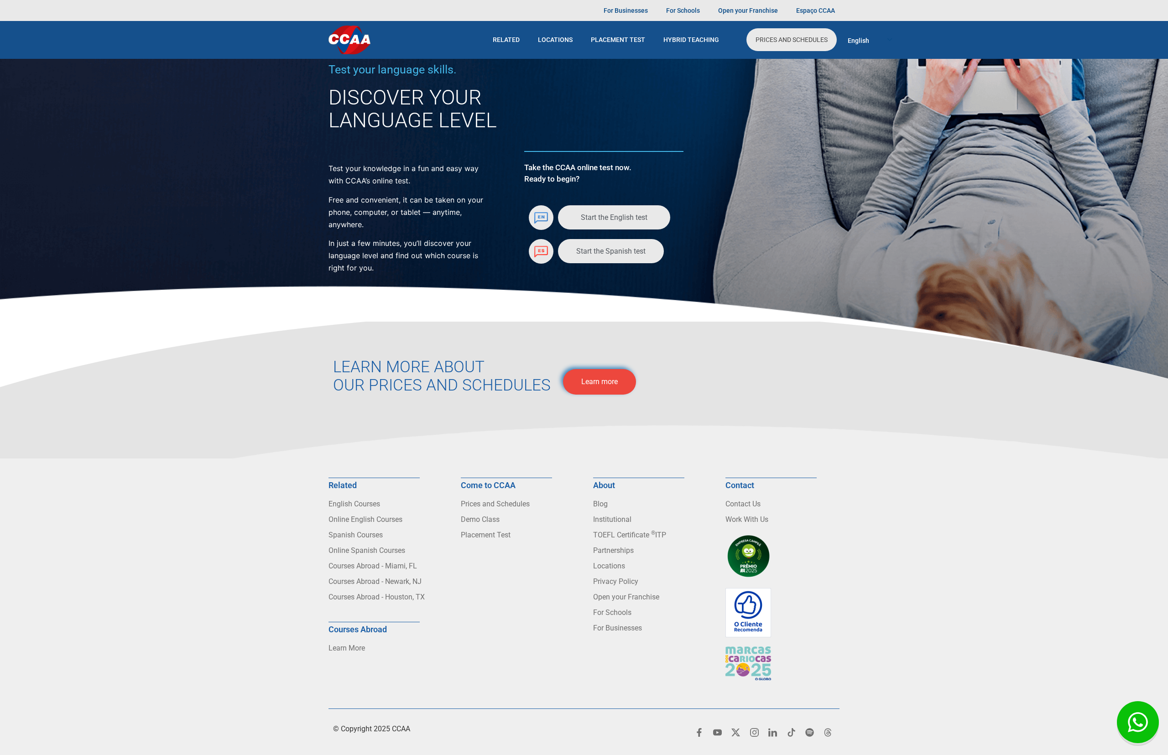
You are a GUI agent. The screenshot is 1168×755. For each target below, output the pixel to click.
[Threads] (828, 732)
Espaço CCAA (815, 10)
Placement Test (618, 39)
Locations (555, 39)
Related (506, 39)
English (858, 40)
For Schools (683, 10)
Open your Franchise (748, 10)
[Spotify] (809, 732)
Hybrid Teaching (691, 39)
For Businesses (626, 10)
